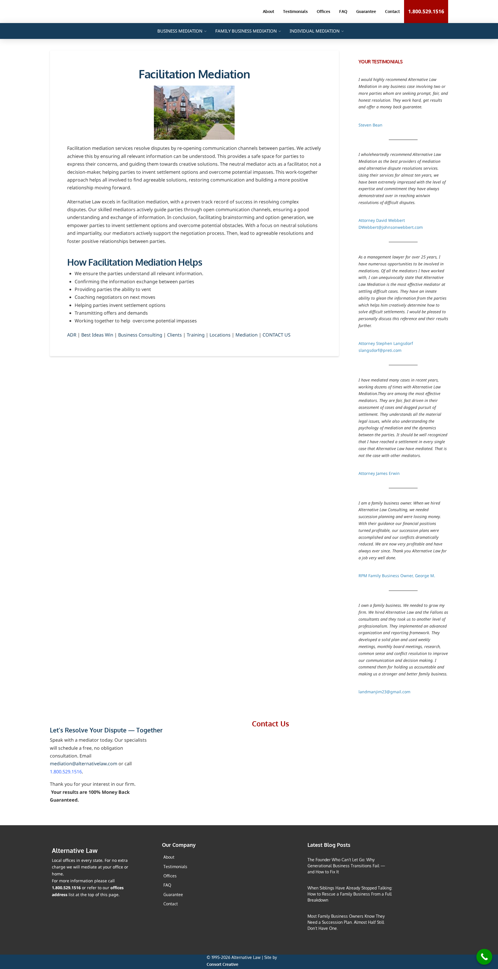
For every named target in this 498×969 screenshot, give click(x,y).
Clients (174, 335)
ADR (71, 335)
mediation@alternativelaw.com (83, 763)
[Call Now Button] (484, 957)
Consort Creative (222, 964)
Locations (220, 335)
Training (196, 335)
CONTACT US (276, 335)
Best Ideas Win (97, 335)
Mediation (246, 335)
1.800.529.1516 (66, 771)
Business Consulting (140, 335)
